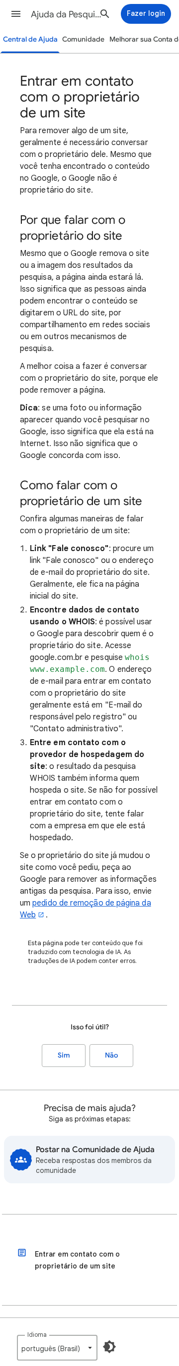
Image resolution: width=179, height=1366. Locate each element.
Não (111, 1055)
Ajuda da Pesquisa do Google (67, 14)
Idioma (37, 1334)
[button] (16, 14)
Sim (64, 1055)
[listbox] (57, 1348)
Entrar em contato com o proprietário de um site (77, 1260)
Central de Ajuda (30, 39)
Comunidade (83, 39)
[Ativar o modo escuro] (109, 1347)
